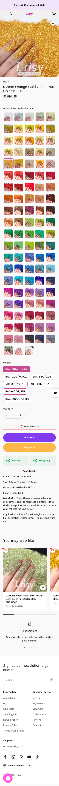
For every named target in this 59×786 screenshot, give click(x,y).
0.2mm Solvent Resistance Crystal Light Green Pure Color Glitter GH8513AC (24, 599)
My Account (39, 703)
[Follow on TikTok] (37, 757)
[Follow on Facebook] (5, 757)
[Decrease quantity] (7, 415)
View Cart (38, 708)
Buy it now (29, 447)
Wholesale (8, 708)
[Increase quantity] (20, 415)
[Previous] (3, 5)
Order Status (39, 714)
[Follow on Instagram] (13, 757)
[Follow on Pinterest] (21, 757)
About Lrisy (9, 698)
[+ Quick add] (43, 587)
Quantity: (8, 408)
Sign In (36, 698)
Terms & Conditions (13, 730)
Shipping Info (10, 714)
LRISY (6, 81)
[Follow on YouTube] (29, 757)
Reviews (37, 719)
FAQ (5, 703)
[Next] (55, 5)
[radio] (8, 117)
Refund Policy (10, 719)
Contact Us (38, 725)
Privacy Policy (10, 725)
